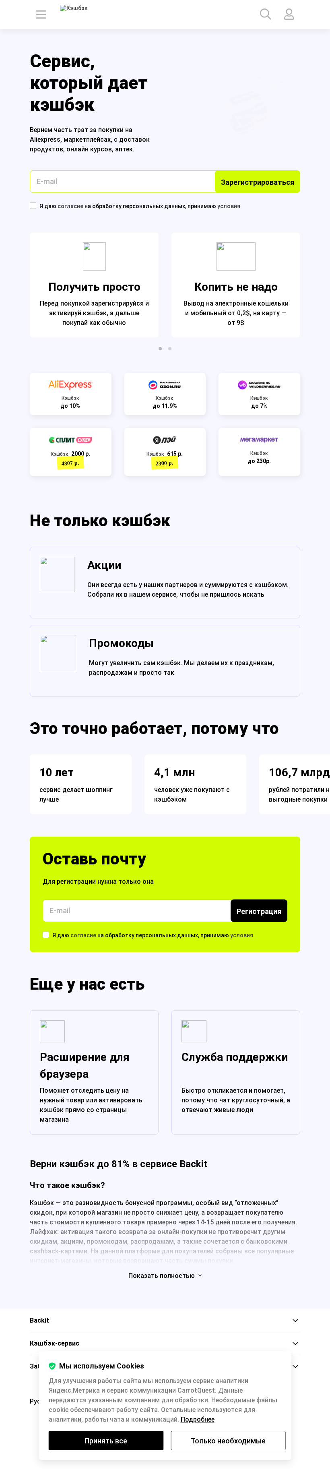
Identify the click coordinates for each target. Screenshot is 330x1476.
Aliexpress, (47, 139)
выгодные (285, 799)
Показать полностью (162, 1276)
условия (228, 206)
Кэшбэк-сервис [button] (54, 1343)
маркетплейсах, (89, 139)
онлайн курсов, (90, 149)
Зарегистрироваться (257, 182)
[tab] (165, 1320)
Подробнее (197, 1419)
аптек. (124, 149)
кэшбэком (170, 799)
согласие (71, 206)
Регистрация (259, 911)
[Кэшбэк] (82, 14)
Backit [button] (39, 1320)
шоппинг (99, 790)
